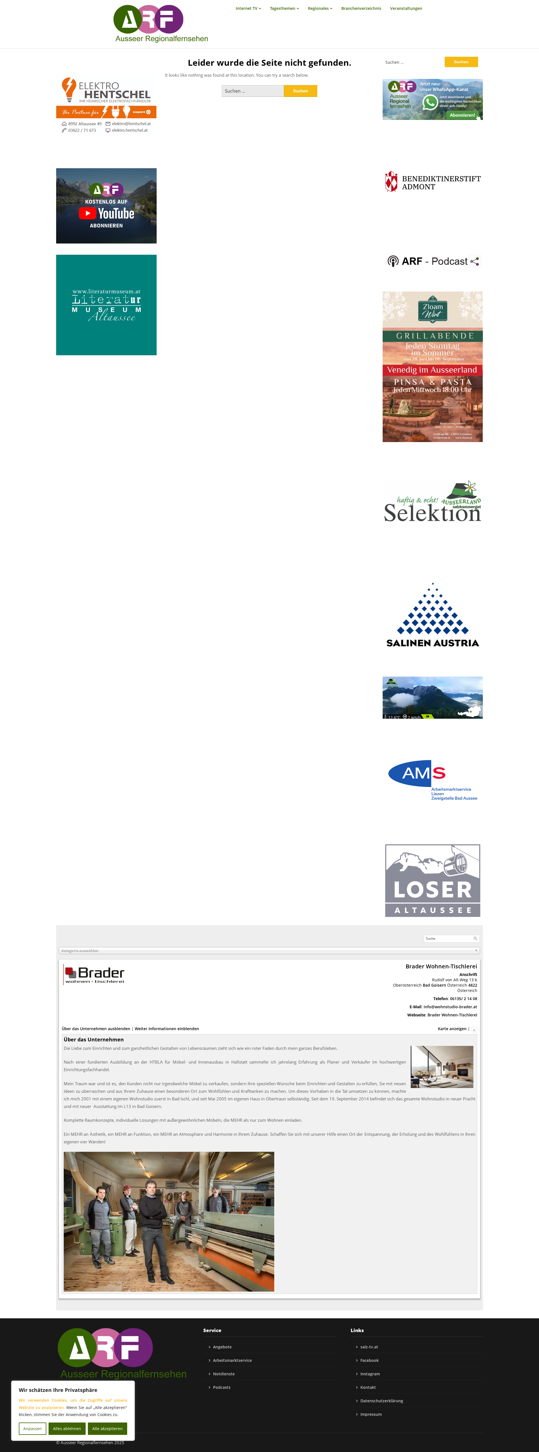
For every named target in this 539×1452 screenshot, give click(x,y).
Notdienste (224, 1373)
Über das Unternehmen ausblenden (96, 1028)
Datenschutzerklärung (381, 1400)
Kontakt (368, 1387)
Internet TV (246, 8)
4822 (472, 985)
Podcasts (221, 1387)
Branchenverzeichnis (361, 8)
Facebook (369, 1360)
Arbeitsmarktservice (232, 1360)
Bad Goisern (434, 985)
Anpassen (32, 1428)
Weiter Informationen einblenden (167, 1028)
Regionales (318, 8)
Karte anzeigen (452, 1028)
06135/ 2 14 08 (463, 998)
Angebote (222, 1346)
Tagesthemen (282, 8)
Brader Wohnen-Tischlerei (452, 1015)
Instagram (370, 1373)
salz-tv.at (369, 1346)
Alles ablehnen (67, 1428)
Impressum (371, 1414)
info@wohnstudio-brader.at (450, 1006)
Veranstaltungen (406, 8)
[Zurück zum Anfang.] (474, 1028)
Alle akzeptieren (107, 1428)
